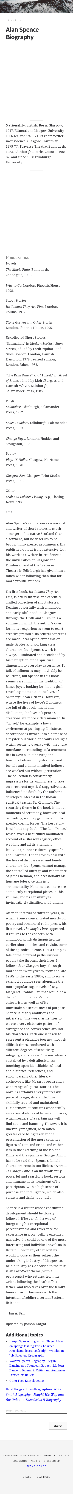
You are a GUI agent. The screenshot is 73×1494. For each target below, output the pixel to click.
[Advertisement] (36, 81)
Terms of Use (36, 1466)
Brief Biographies (19, 1389)
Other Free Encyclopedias (26, 1380)
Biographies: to (35, 1394)
